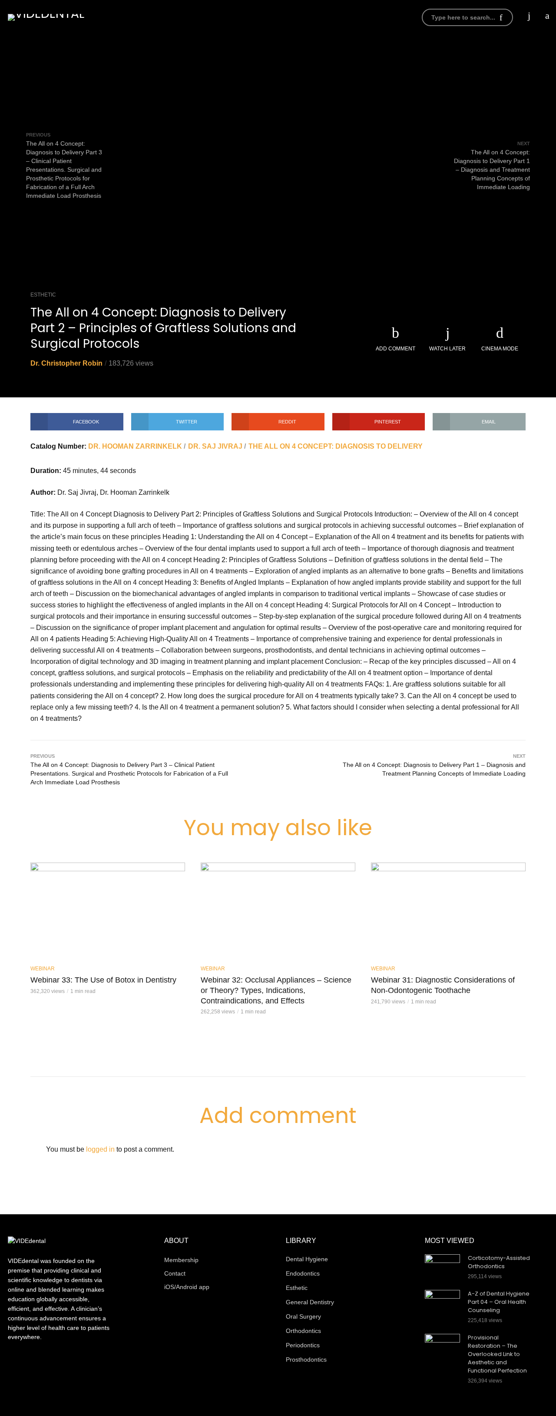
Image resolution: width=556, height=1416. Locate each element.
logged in (100, 1149)
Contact (174, 1273)
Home (173, 17)
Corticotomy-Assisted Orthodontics (499, 1262)
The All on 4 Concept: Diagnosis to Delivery (335, 446)
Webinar (42, 969)
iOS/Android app (363, 17)
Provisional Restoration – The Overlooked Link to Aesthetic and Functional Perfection (497, 1354)
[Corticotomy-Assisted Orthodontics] (442, 1266)
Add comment (395, 349)
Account (251, 17)
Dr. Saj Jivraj (215, 446)
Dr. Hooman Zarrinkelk (135, 446)
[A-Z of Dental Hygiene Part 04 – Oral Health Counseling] (442, 1301)
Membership (301, 17)
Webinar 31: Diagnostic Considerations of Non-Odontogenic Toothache (443, 985)
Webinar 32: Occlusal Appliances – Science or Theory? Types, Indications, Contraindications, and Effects (276, 990)
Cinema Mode (499, 349)
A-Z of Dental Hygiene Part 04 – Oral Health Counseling (499, 1302)
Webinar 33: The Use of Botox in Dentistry (103, 980)
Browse (208, 17)
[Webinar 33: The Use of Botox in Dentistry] (107, 911)
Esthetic (43, 295)
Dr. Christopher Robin (66, 363)
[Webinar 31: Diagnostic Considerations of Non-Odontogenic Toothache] (448, 911)
